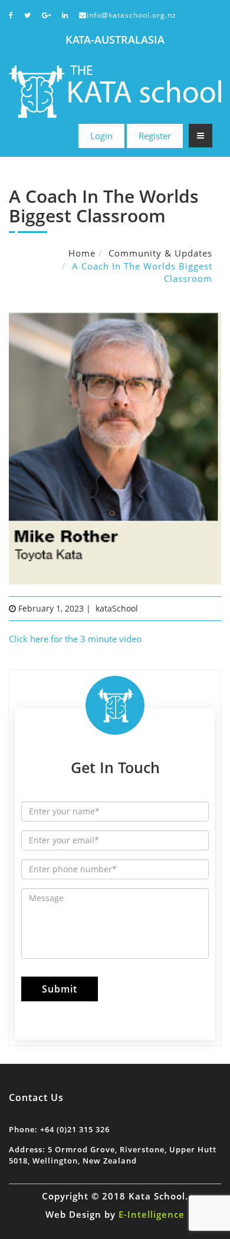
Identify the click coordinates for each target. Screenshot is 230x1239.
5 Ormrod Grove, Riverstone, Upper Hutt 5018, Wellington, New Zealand (112, 1155)
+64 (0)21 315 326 (75, 1129)
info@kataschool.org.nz (131, 15)
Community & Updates (160, 253)
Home (82, 253)
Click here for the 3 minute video (75, 639)
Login (101, 136)
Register (155, 136)
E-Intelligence (152, 1214)
